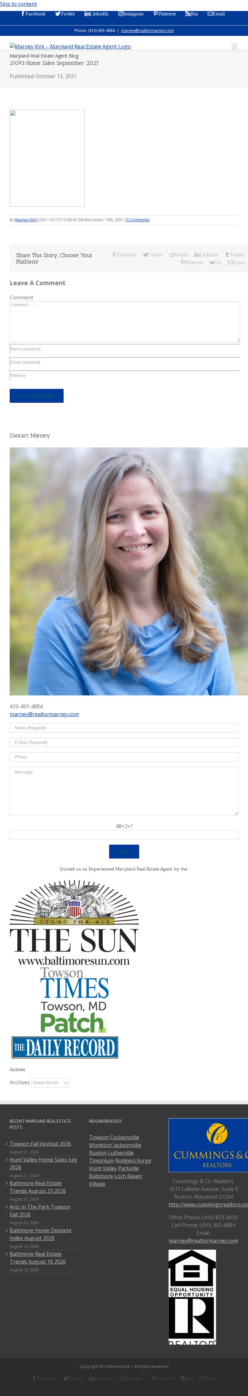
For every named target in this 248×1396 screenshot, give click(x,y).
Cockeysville (124, 1137)
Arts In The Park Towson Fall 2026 (40, 1210)
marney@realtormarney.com (147, 30)
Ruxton (98, 1152)
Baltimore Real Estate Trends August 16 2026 (38, 1257)
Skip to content (18, 3)
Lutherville (121, 1152)
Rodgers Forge (133, 1160)
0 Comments (138, 220)
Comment (21, 297)
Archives (20, 1082)
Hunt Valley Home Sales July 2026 (43, 1163)
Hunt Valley (103, 1168)
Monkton (100, 1145)
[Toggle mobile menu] (235, 46)
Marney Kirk (25, 220)
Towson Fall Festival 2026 (40, 1143)
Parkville (128, 1168)
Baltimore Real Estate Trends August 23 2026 (38, 1187)
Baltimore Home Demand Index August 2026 (40, 1234)
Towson (99, 1137)
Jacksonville (127, 1145)
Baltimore (101, 1176)
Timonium (101, 1160)
